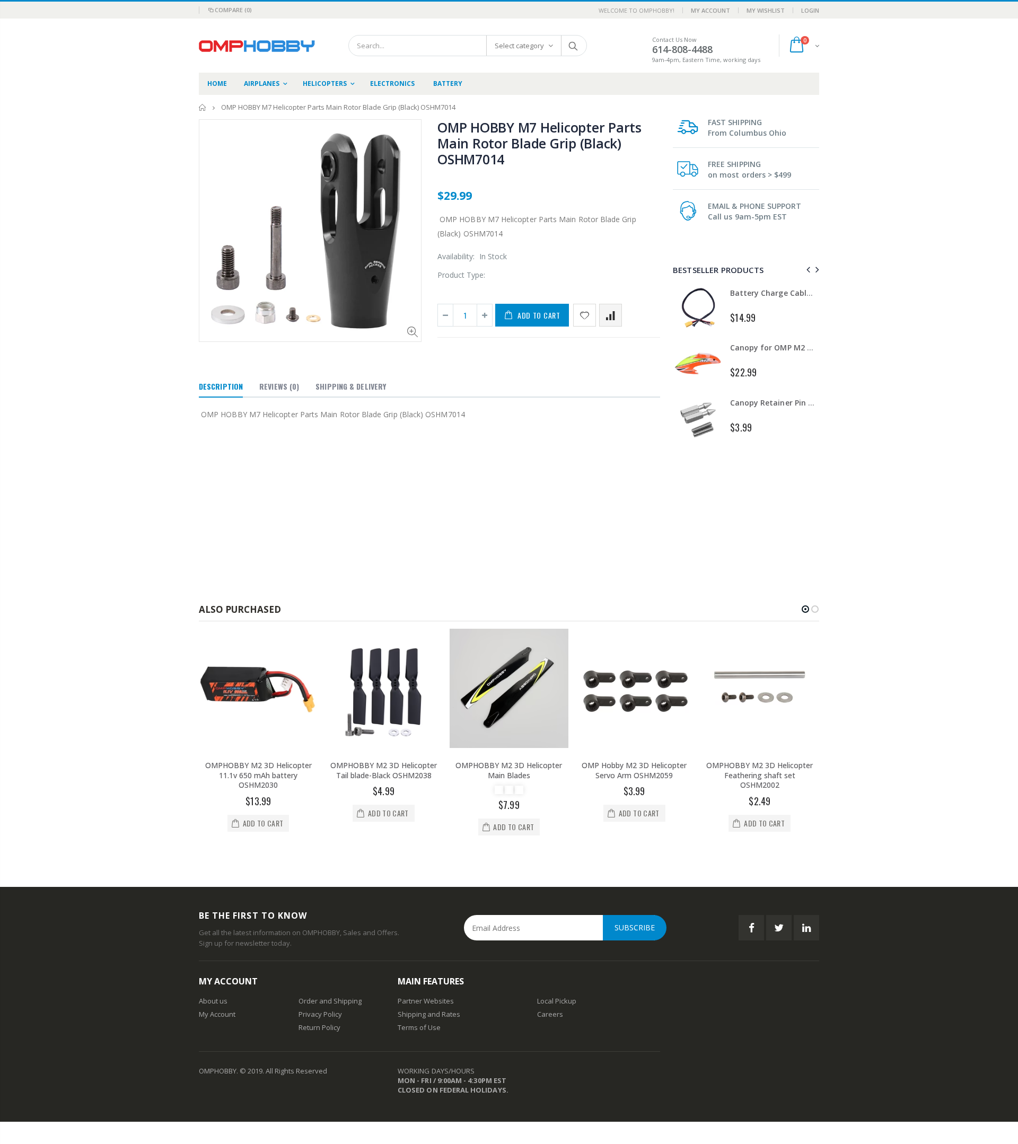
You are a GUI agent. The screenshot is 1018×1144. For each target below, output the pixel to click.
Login (810, 10)
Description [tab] (221, 386)
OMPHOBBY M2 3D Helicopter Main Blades (508, 770)
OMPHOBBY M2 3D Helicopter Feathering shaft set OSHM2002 (759, 775)
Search (573, 46)
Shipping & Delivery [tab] (350, 386)
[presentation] (806, 269)
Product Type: (461, 275)
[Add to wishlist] (584, 315)
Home (203, 107)
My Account (710, 10)
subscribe (635, 927)
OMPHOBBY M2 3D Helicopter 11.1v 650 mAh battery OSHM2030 (258, 775)
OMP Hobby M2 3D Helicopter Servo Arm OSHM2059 (634, 770)
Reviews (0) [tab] (279, 386)
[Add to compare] (610, 315)
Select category (519, 45)
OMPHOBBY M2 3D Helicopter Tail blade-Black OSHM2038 (383, 770)
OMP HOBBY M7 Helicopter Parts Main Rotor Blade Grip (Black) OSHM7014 (539, 143)
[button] (805, 609)
